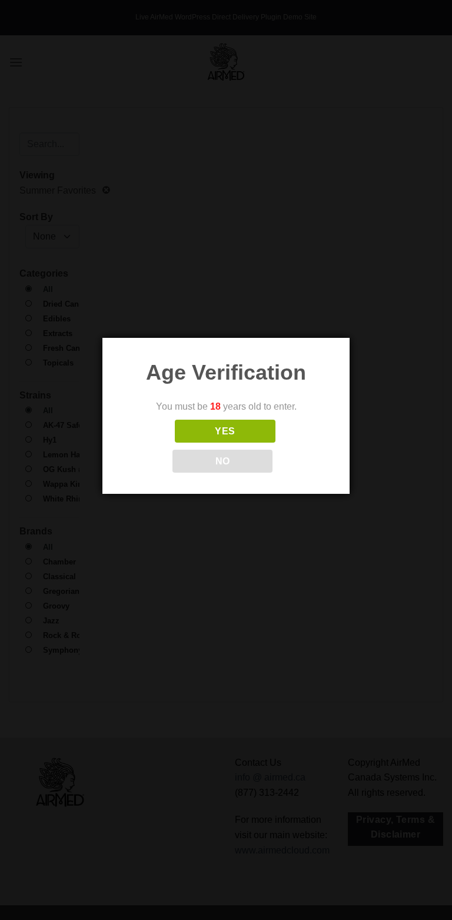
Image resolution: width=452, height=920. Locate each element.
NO (222, 461)
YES (225, 431)
